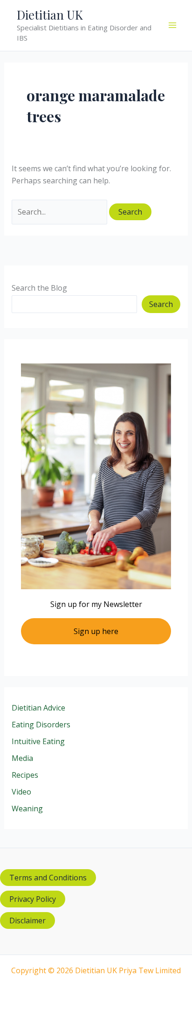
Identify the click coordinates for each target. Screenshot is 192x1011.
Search (161, 304)
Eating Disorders (41, 724)
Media (22, 758)
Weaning (27, 808)
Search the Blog (39, 288)
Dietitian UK (50, 15)
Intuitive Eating (38, 741)
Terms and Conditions (48, 877)
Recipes (25, 775)
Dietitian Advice (38, 708)
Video (21, 792)
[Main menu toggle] (172, 25)
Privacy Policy (32, 899)
